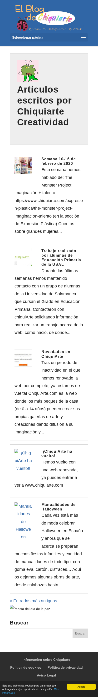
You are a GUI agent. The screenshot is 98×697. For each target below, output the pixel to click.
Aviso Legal (46, 675)
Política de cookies (25, 667)
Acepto (81, 686)
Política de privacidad (65, 667)
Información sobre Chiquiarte (46, 659)
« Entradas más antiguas (33, 600)
